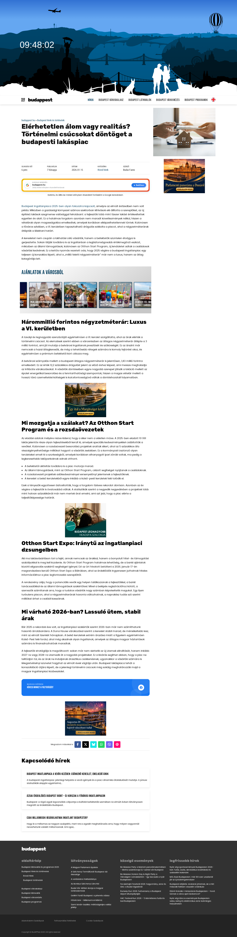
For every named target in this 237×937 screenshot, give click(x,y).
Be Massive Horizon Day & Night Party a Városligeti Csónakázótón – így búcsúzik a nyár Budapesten (142, 877)
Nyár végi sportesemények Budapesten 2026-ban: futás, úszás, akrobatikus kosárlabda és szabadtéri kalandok (191, 870)
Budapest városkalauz (111, 100)
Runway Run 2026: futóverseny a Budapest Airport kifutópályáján (140, 892)
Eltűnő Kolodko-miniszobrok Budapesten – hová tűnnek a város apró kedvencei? (192, 892)
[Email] (117, 744)
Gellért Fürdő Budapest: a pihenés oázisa (90, 896)
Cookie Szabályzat (94, 921)
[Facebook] (77, 744)
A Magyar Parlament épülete (84, 867)
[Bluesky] (93, 744)
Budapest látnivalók (140, 100)
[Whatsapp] (101, 744)
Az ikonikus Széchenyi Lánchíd (85, 884)
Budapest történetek (33, 880)
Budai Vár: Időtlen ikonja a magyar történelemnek (87, 889)
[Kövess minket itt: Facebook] (141, 688)
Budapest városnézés (168, 100)
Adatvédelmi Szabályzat (33, 921)
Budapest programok (196, 100)
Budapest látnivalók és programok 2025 (40, 867)
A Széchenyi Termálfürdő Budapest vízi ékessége (89, 873)
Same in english (213, 100)
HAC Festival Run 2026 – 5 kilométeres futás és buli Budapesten (142, 899)
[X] (85, 744)
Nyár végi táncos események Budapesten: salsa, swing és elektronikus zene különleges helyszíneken (190, 901)
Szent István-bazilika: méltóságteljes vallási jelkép (91, 906)
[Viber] (109, 744)
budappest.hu (28, 120)
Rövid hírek (103, 169)
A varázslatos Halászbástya (83, 879)
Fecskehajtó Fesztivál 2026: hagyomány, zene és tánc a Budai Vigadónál (143, 885)
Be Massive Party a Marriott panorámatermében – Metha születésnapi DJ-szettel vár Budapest (143, 868)
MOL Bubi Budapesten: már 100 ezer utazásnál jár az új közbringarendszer (191, 878)
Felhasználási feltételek (65, 921)
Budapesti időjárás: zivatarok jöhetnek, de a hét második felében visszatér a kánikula (192, 885)
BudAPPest (40, 100)
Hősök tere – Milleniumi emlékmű (86, 900)
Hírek (91, 100)
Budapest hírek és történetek (50, 120)
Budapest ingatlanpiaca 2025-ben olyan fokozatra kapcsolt (58, 206)
